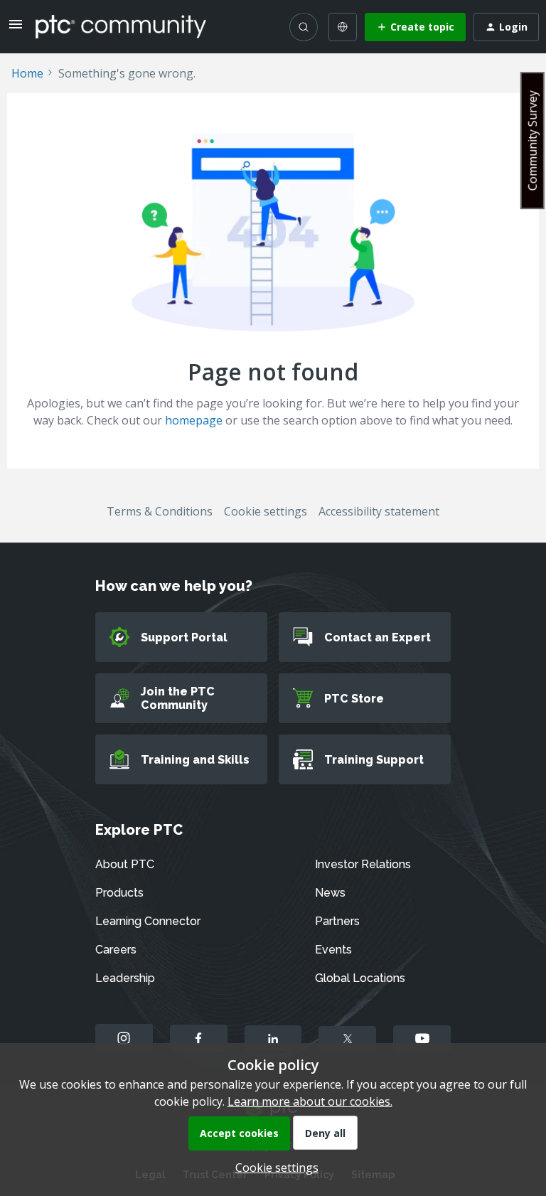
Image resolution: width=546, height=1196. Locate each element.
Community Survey (532, 140)
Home (27, 73)
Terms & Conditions (160, 511)
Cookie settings (265, 511)
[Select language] (342, 27)
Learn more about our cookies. (310, 1101)
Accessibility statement (378, 511)
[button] (15, 28)
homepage (194, 420)
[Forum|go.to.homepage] (121, 26)
